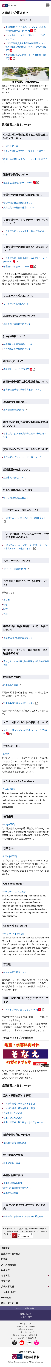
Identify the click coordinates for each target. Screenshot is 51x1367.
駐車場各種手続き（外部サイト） (19, 703)
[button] (48, 4)
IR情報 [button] (4, 1259)
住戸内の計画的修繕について (17, 349)
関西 (5, 609)
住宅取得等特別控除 (12, 1183)
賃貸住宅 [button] (5, 1281)
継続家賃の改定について (14, 477)
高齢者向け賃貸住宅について (17, 324)
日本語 (6, 754)
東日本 (6, 600)
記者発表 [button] (5, 1270)
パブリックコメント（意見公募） (25, 1335)
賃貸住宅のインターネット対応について (22, 457)
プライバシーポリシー (25, 1326)
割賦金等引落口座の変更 (14, 1143)
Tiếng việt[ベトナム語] (13, 933)
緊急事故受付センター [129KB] (17, 182)
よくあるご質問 (25, 1317)
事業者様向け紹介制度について (18, 638)
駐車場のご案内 (10, 685)
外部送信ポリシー (25, 1329)
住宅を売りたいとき (12, 1113)
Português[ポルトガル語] (14, 891)
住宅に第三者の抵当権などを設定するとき (23, 1122)
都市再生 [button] (5, 1275)
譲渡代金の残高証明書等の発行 (18, 1188)
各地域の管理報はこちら (14, 972)
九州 (5, 614)
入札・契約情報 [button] (8, 1265)
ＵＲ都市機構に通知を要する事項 (19, 1108)
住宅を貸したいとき (12, 1118)
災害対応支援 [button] (7, 1286)
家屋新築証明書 (10, 1193)
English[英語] (9, 789)
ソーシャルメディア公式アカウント (25, 1338)
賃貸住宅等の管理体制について (18, 203)
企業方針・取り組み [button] (10, 1254)
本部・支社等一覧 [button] (9, 1303)
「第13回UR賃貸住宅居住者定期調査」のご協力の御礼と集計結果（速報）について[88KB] (26, 46)
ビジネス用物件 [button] (8, 1292)
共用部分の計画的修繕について (18, 344)
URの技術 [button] (6, 1297)
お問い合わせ (25, 1314)
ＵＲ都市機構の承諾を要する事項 (19, 1103)
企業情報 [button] (5, 1248)
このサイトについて (25, 1332)
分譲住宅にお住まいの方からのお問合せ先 (23, 1216)
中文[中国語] (9, 824)
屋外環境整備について (13, 410)
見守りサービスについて (14, 569)
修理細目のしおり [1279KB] (16, 266)
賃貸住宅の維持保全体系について (19, 207)
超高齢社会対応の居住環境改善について (22, 389)
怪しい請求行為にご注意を (16, 498)
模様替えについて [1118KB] (16, 369)
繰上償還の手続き (11, 1163)
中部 (5, 605)
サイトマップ (25, 1324)
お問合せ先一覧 (10, 146)
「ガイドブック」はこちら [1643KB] (20, 1009)
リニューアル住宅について (16, 304)
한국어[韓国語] (10, 856)
